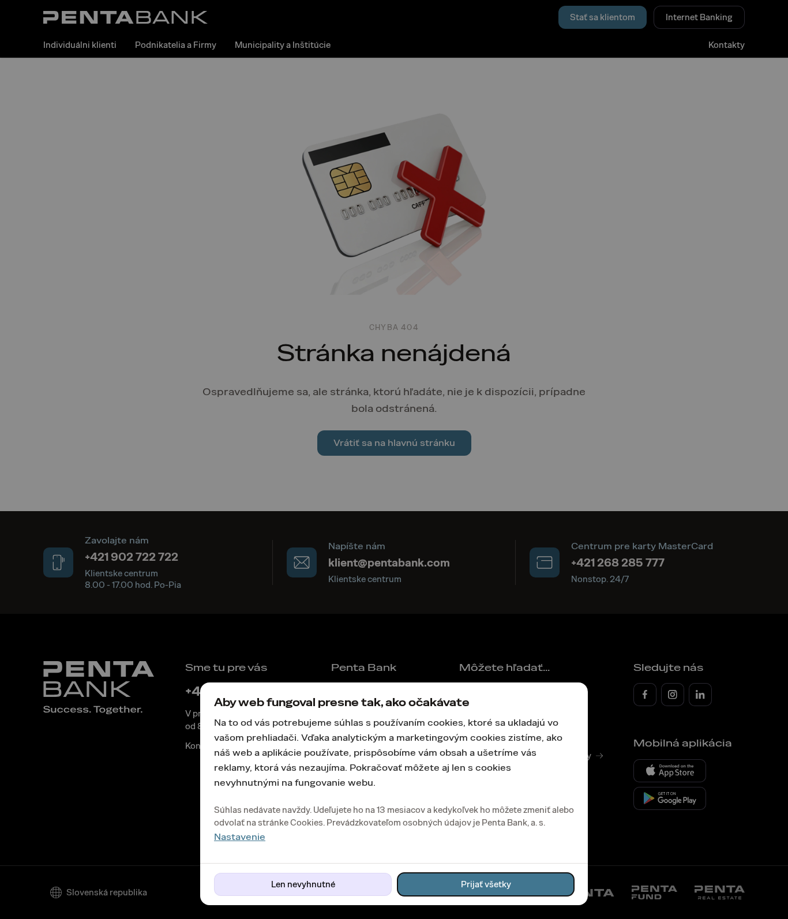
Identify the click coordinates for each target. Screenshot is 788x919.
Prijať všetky (486, 884)
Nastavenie (239, 837)
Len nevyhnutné (303, 884)
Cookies (306, 822)
